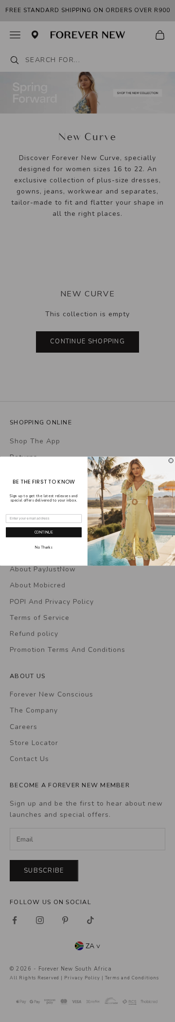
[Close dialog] (171, 460)
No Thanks (43, 547)
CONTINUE (44, 532)
